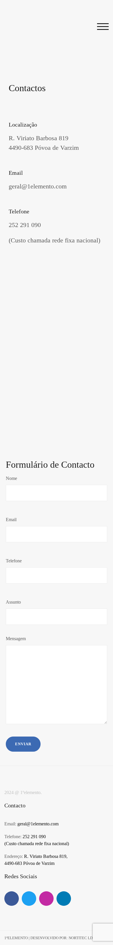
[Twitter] (29, 898)
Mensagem (16, 638)
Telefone (14, 560)
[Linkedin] (64, 898)
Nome (11, 478)
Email (11, 519)
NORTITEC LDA (82, 938)
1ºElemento (16, 938)
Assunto (13, 602)
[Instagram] (46, 898)
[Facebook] (11, 898)
